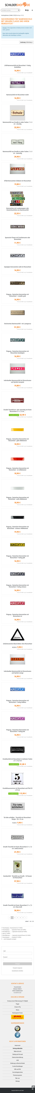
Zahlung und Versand (17, 1054)
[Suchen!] (18, 10)
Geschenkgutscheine (17, 1072)
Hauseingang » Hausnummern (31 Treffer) (12, 928)
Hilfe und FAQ (17, 1069)
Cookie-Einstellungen (17, 1066)
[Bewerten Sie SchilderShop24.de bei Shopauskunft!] (17, 1035)
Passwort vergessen (17, 968)
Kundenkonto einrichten (17, 971)
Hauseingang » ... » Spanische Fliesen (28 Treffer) (14, 929)
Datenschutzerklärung (17, 1057)
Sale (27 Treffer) (6, 933)
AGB (17, 1060)
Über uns (17, 1078)
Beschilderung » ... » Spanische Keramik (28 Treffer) (14, 931)
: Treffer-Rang (26, 42)
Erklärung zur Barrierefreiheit (17, 1063)
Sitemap (18, 1081)
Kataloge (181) (19, 15)
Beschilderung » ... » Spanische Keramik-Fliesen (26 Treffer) (16, 935)
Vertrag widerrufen (17, 1048)
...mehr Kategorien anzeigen (9, 939)
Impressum (17, 1045)
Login (4, 951)
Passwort (5, 957)
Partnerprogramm (17, 1075)
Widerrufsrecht (17, 1051)
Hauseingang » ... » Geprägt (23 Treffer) (11, 937)
